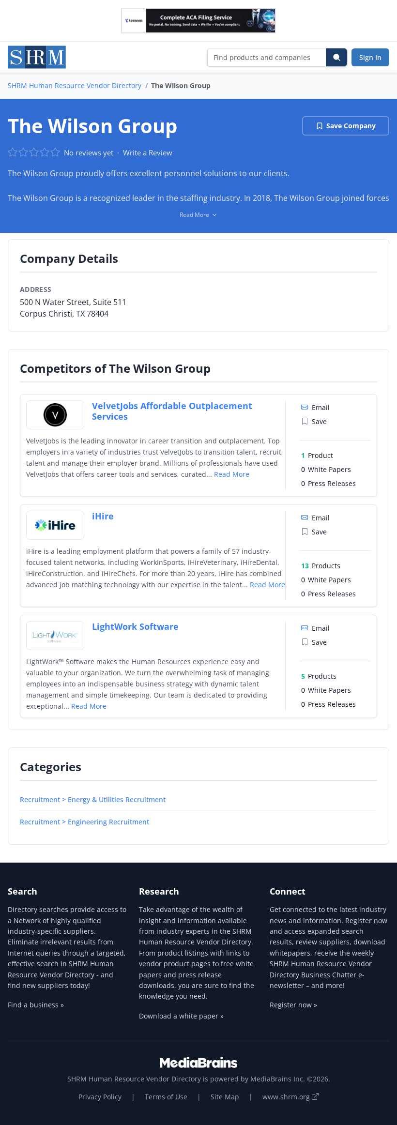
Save (319, 421)
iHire (103, 516)
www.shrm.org (287, 1096)
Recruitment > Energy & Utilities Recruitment (93, 799)
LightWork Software (135, 626)
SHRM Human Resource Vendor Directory (74, 85)
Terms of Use (166, 1096)
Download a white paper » (181, 1015)
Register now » (293, 1004)
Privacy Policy (100, 1096)
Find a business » (36, 1004)
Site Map (225, 1096)
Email (321, 407)
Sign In (370, 57)
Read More (231, 474)
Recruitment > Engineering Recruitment (84, 821)
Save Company (351, 125)
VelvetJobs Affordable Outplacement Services (172, 411)
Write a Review (147, 152)
